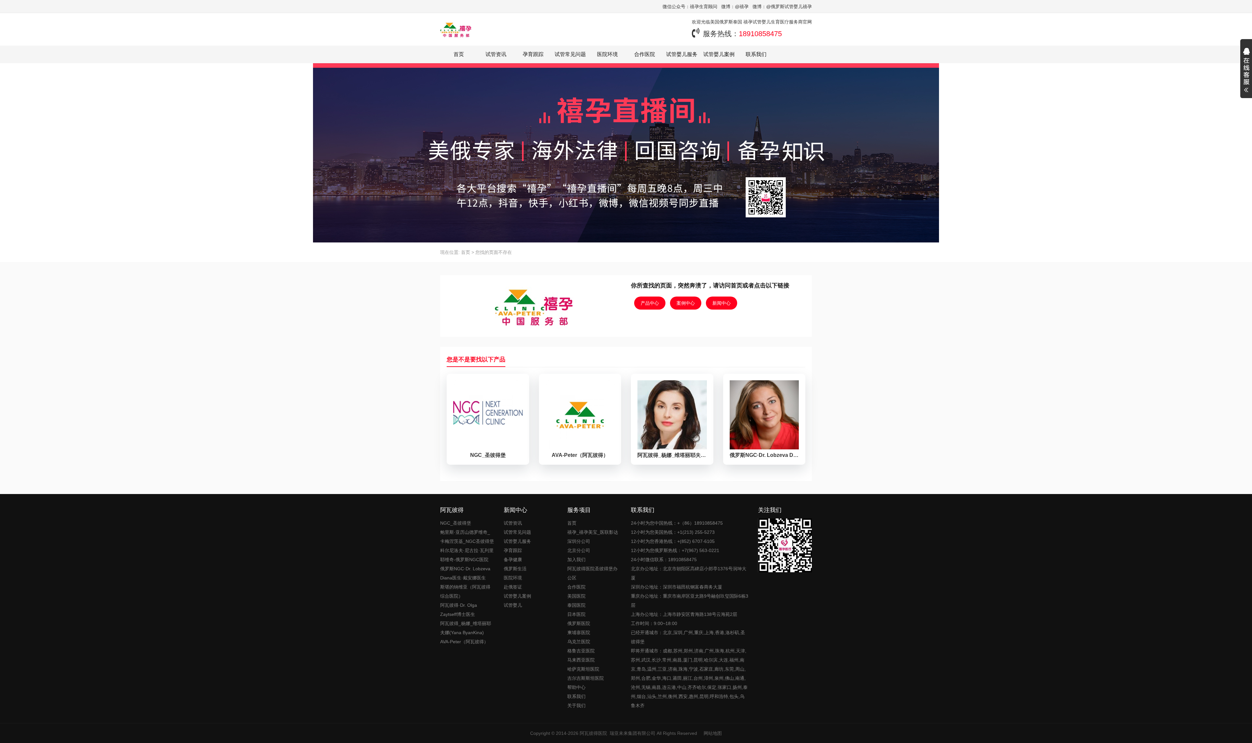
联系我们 (756, 54)
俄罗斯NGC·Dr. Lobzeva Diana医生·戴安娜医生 (465, 573)
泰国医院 (576, 605)
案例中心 (686, 303)
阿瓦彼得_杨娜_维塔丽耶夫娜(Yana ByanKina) (465, 628)
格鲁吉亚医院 (581, 650)
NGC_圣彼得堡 (455, 523)
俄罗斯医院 (578, 623)
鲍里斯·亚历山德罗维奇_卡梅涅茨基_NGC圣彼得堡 (467, 537)
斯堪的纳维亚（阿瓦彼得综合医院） (465, 591)
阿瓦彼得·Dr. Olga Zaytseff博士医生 (458, 610)
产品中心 (650, 303)
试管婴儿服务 (681, 54)
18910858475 (760, 34)
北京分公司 (578, 550)
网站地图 (713, 733)
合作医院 (644, 54)
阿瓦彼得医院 (593, 733)
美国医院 (576, 596)
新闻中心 (721, 303)
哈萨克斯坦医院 (583, 669)
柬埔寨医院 (578, 632)
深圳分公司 (578, 541)
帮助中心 (576, 687)
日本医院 (576, 614)
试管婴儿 (513, 605)
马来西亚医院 (581, 660)
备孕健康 (513, 559)
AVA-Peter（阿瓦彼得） (464, 641)
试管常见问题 (570, 54)
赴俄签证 (513, 587)
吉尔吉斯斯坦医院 (585, 678)
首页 (459, 54)
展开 (1246, 71)
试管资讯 (495, 54)
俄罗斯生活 (515, 568)
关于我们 (576, 705)
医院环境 (607, 54)
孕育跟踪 (533, 54)
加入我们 (576, 559)
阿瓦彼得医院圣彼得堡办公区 (592, 573)
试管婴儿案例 (719, 54)
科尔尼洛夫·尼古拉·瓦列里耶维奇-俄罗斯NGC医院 (467, 555)
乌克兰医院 (578, 641)
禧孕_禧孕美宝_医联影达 (592, 532)
